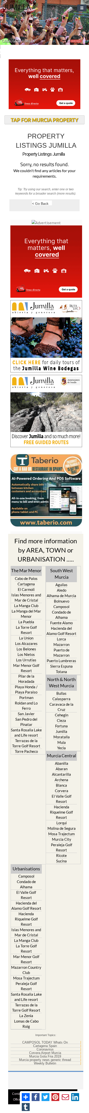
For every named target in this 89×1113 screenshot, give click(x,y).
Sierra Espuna (61, 666)
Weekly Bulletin (45, 1063)
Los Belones (26, 649)
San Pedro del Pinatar (26, 722)
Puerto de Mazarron (61, 652)
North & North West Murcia (61, 682)
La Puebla (26, 622)
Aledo (61, 590)
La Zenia (26, 1015)
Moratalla (61, 737)
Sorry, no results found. (44, 165)
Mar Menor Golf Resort (26, 668)
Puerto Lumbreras (61, 660)
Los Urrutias (26, 660)
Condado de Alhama (61, 615)
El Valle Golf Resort (61, 799)
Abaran (61, 768)
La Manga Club (26, 605)
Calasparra (61, 698)
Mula (61, 742)
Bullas (61, 693)
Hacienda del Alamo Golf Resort (61, 631)
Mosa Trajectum (61, 834)
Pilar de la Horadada (26, 679)
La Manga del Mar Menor (26, 614)
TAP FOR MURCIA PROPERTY (44, 120)
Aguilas (61, 584)
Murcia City (61, 839)
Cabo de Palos (26, 578)
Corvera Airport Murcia (45, 1052)
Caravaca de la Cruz (61, 707)
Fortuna (61, 726)
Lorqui (61, 823)
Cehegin (61, 715)
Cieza (61, 720)
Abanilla (61, 763)
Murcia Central (61, 755)
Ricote (61, 855)
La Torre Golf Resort (26, 630)
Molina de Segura (61, 828)
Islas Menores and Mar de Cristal (26, 597)
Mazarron (61, 644)
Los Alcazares (26, 643)
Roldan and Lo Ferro (26, 705)
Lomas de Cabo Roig (26, 1024)
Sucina (61, 861)
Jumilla (61, 731)
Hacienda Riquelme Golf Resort (61, 812)
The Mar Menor (26, 570)
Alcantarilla (61, 774)
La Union (26, 638)
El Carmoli (26, 589)
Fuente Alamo (61, 623)
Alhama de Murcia (61, 595)
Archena (61, 779)
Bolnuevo (61, 601)
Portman (26, 697)
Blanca (61, 785)
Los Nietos (26, 654)
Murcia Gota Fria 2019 (45, 1056)
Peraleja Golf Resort (61, 847)
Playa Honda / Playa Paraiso (26, 689)
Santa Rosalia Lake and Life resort (26, 732)
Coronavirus (45, 1049)
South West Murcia (61, 573)
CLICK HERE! (76, 41)
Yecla (61, 748)
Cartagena (26, 584)
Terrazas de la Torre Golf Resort (26, 743)
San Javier (26, 713)
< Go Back (40, 203)
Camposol (61, 606)
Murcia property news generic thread (45, 1059)
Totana (61, 671)
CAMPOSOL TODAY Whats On (45, 1042)
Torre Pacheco (26, 751)
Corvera (61, 790)
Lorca (61, 639)
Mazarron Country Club (26, 970)
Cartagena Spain (45, 1045)
